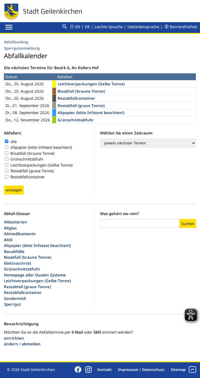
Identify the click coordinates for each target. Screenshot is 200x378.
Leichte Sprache (109, 26)
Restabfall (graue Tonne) (32, 170)
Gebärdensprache (143, 26)
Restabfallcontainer (27, 176)
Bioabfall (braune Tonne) (32, 153)
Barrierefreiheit (183, 26)
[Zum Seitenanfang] (192, 369)
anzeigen (14, 189)
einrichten (14, 338)
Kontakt (104, 369)
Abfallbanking (16, 41)
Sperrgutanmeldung (22, 48)
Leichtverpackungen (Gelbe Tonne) (41, 165)
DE (87, 26)
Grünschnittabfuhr (26, 159)
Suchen (187, 223)
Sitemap (178, 369)
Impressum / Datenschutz (141, 369)
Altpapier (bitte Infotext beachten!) (41, 147)
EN (77, 26)
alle (13, 141)
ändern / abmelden (22, 343)
